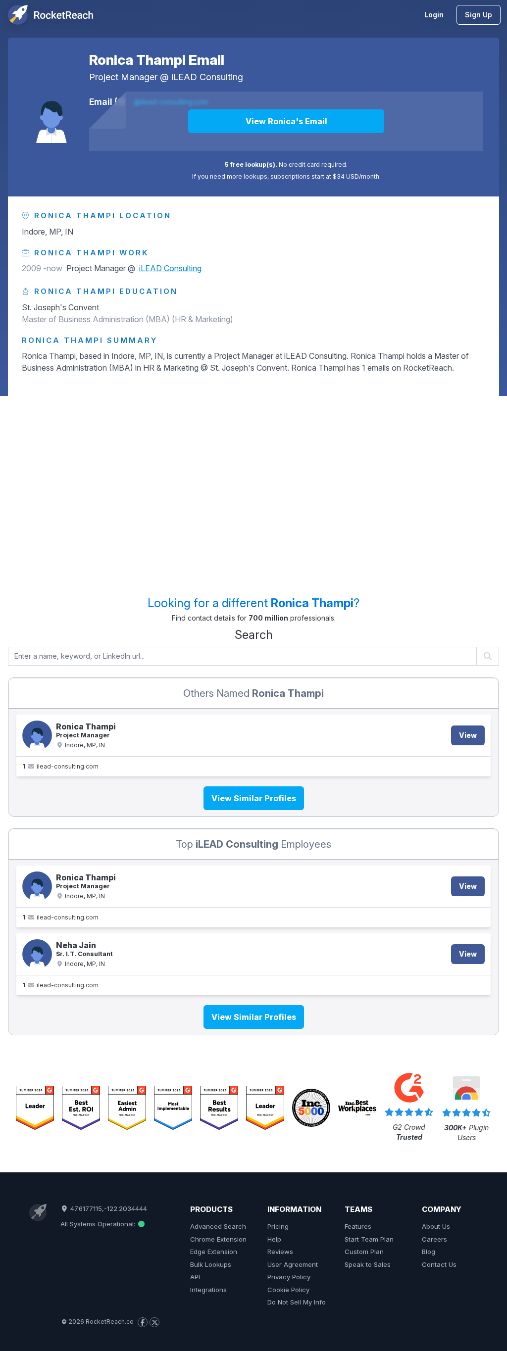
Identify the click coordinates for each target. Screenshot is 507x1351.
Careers (434, 1239)
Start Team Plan (369, 1239)
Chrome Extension (218, 1239)
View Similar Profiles (253, 798)
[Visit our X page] (154, 1322)
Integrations (208, 1290)
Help (274, 1239)
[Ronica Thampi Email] (51, 115)
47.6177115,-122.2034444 (107, 1208)
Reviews (280, 1251)
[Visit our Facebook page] (143, 1322)
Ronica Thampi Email (156, 59)
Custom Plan (364, 1251)
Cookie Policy (288, 1290)
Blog (428, 1251)
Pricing (278, 1226)
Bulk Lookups (210, 1264)
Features (358, 1226)
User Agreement (292, 1264)
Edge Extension (213, 1251)
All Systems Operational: (98, 1224)
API (195, 1277)
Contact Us (439, 1264)
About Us (436, 1226)
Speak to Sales (368, 1264)
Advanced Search (218, 1226)
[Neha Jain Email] (37, 954)
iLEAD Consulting (207, 77)
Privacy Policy (288, 1277)
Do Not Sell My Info (296, 1302)
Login (434, 14)
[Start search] (488, 656)
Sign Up (478, 14)
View (468, 735)
